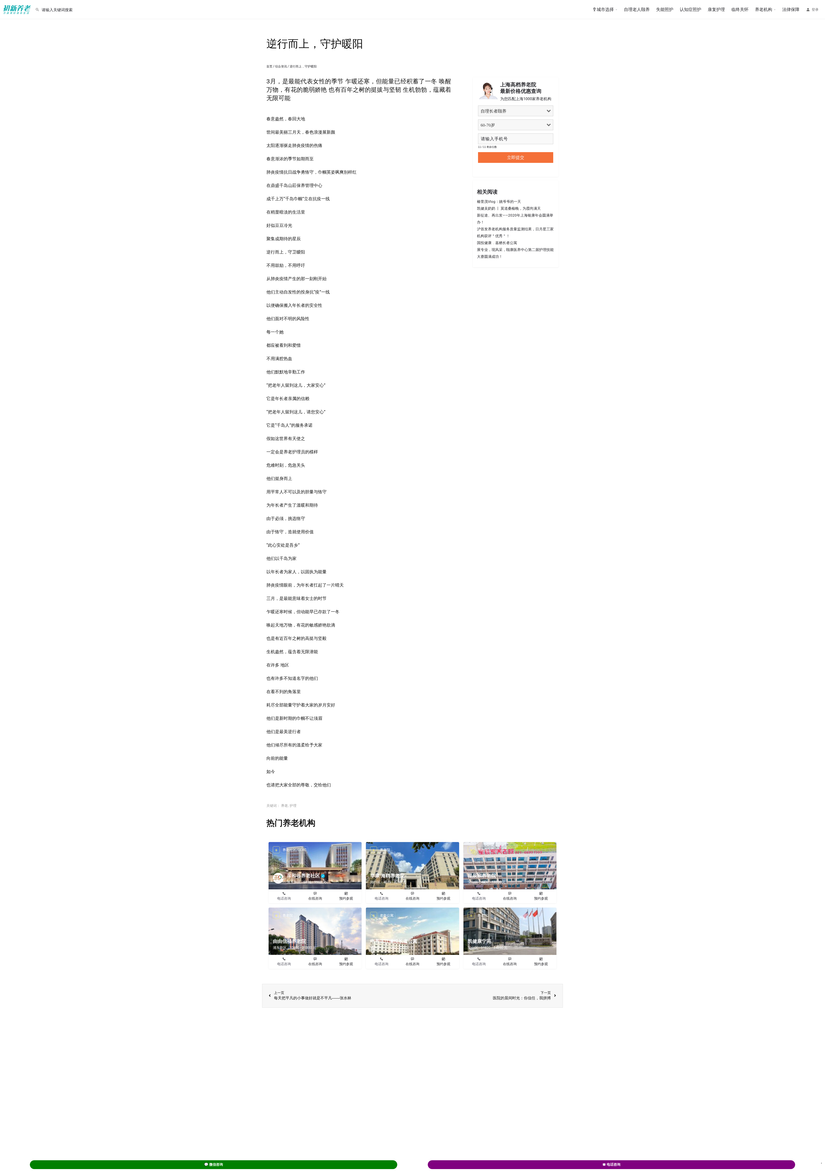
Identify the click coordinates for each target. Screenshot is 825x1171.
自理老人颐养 (637, 9)
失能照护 (664, 9)
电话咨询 (284, 898)
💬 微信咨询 (213, 1164)
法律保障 (790, 9)
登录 (815, 10)
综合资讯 (281, 66)
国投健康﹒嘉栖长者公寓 (497, 243)
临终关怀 (740, 9)
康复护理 (716, 9)
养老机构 (763, 9)
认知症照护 (690, 9)
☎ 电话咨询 (611, 1164)
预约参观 (346, 898)
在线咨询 (315, 898)
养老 (284, 805)
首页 (269, 66)
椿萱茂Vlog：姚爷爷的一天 (499, 201)
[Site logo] (17, 9)
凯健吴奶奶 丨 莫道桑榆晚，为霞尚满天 (509, 208)
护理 (293, 805)
